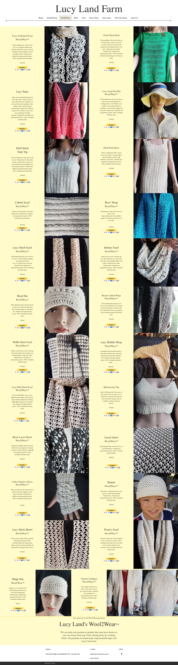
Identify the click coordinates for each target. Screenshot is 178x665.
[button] (22, 68)
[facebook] (121, 654)
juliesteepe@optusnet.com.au (99, 654)
